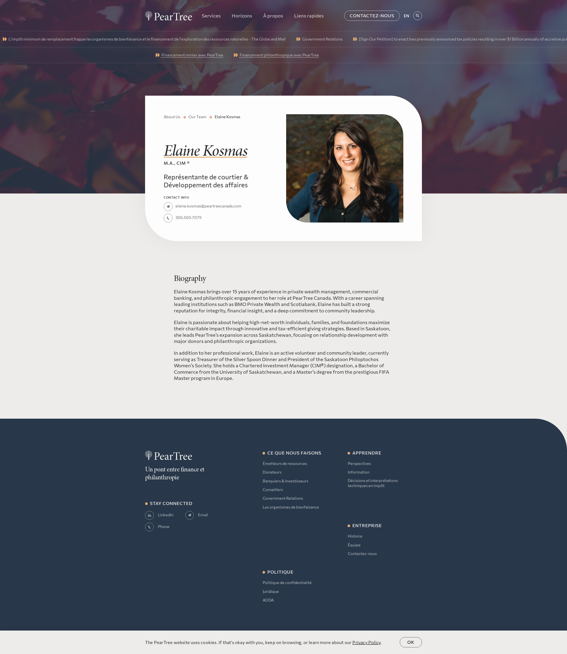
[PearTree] (168, 15)
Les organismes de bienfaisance (291, 507)
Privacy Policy (366, 642)
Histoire (355, 536)
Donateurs (272, 472)
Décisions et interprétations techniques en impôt (373, 483)
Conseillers (273, 489)
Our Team (197, 116)
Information (358, 472)
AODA (268, 600)
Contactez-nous (372, 15)
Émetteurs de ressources (285, 463)
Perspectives (359, 463)
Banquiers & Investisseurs (285, 480)
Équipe (354, 544)
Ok (410, 642)
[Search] (417, 16)
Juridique (271, 591)
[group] (271, 39)
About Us (172, 116)
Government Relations (283, 498)
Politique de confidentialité (287, 582)
